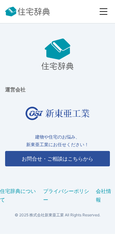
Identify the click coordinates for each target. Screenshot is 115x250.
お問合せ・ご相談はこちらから (57, 158)
